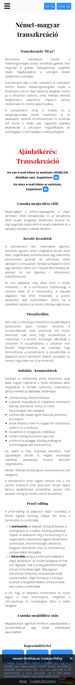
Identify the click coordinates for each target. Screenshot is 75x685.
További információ (43, 681)
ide (56, 177)
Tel (47, 6)
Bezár (23, 681)
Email (61, 6)
